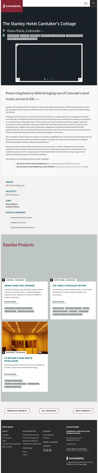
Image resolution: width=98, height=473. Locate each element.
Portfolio (27, 448)
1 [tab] (45, 80)
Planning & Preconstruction (31, 435)
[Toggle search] (93, 3)
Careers (47, 431)
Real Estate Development (30, 441)
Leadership (5, 435)
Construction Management (31, 438)
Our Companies (6, 438)
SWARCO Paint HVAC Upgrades (19, 285)
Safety (4, 441)
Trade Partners (50, 442)
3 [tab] (50, 80)
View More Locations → (77, 449)
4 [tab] (53, 80)
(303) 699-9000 (71, 444)
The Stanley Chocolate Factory (69, 285)
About (5, 431)
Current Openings (48, 435)
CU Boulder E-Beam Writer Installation (18, 359)
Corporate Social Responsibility (11, 444)
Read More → (11, 302)
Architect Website (12, 206)
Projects (25, 455)
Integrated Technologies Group (32, 444)
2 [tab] (48, 80)
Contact (47, 446)
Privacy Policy (83, 464)
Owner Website (11, 204)
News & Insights (7, 447)
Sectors (25, 452)
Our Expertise (29, 431)
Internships (46, 438)
